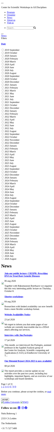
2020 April (9, 64)
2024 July (9, 195)
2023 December (11, 174)
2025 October (10, 230)
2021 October (10, 105)
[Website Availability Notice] (3, 323)
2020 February (11, 58)
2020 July (9, 70)
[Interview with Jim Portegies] (3, 346)
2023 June (9, 160)
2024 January (10, 177)
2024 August (10, 198)
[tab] (27, 44)
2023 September (11, 169)
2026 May (9, 250)
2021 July (9, 99)
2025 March (10, 215)
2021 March (10, 90)
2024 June (9, 192)
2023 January (10, 145)
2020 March (10, 61)
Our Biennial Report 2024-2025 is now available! (28, 361)
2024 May (9, 189)
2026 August (10, 259)
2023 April (9, 154)
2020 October (10, 79)
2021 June (9, 96)
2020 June (9, 67)
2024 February (11, 180)
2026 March (10, 244)
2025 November (11, 233)
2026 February (11, 241)
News (9, 17)
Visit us (10, 22)
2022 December (11, 143)
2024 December (11, 206)
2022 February (11, 114)
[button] (27, 44)
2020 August (10, 73)
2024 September (11, 201)
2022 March (10, 116)
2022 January (10, 111)
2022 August (10, 131)
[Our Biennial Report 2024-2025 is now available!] (3, 371)
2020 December (11, 82)
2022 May (9, 122)
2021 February (11, 87)
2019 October (10, 53)
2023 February (11, 148)
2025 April (9, 218)
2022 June (9, 125)
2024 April (9, 186)
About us (11, 20)
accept (5, 399)
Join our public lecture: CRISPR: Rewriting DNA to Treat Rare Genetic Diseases (26, 274)
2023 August (10, 166)
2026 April (9, 247)
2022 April (9, 119)
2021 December (11, 108)
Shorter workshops (13, 296)
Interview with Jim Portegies (18, 335)
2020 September (11, 76)
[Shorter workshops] (3, 304)
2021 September (11, 102)
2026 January (10, 238)
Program (11, 12)
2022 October (10, 137)
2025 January (10, 209)
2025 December (11, 235)
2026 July (9, 256)
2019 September (11, 50)
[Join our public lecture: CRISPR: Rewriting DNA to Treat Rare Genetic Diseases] (3, 283)
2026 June (9, 253)
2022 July (9, 128)
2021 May (9, 93)
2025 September (11, 227)
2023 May (9, 157)
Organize (11, 15)
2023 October (10, 172)
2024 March (10, 183)
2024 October (10, 204)
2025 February (11, 212)
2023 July (9, 163)
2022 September (11, 134)
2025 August (10, 224)
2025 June (9, 221)
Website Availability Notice (17, 314)
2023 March (10, 151)
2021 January (10, 85)
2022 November (11, 140)
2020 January (10, 56)
